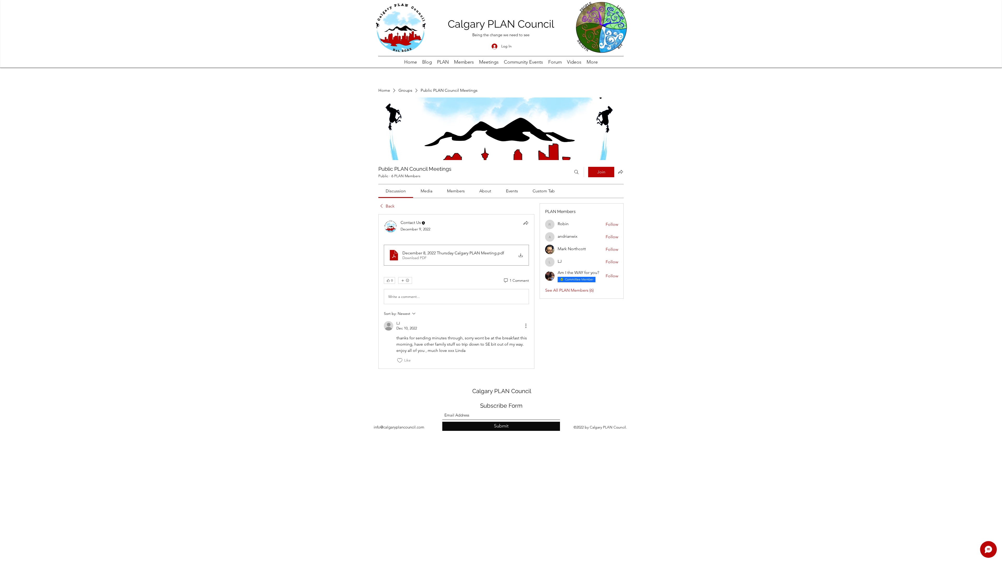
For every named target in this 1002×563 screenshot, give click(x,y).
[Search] (576, 172)
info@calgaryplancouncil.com (399, 427)
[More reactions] (405, 280)
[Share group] (620, 172)
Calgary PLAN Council (501, 24)
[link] (396, 190)
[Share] (526, 223)
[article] (456, 291)
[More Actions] (526, 326)
